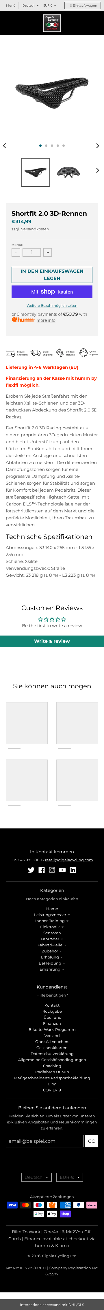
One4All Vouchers (52, 1041)
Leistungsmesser (50, 914)
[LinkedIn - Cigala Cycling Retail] (72, 870)
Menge (17, 245)
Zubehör (50, 951)
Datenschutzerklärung (52, 1053)
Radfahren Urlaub (52, 1072)
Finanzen (52, 1023)
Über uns (52, 1017)
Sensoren (52, 933)
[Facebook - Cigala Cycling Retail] (41, 870)
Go (91, 1141)
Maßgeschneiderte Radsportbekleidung (52, 1078)
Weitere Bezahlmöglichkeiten (52, 305)
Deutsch (29, 5)
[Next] (97, 145)
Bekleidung (50, 963)
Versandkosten (35, 229)
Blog (52, 1084)
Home (52, 908)
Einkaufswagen (83, 5)
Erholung (50, 957)
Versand (52, 1035)
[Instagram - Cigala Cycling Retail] (52, 870)
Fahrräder (50, 939)
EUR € (47, 5)
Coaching (52, 1065)
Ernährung (50, 969)
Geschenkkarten (52, 1047)
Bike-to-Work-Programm (52, 1029)
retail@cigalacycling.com (69, 860)
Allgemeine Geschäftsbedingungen (52, 1059)
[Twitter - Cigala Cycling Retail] (31, 870)
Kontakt (52, 1005)
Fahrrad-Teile (50, 945)
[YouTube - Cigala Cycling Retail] (62, 870)
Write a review (52, 641)
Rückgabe (52, 1011)
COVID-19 (52, 1090)
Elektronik (50, 926)
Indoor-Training (50, 920)
